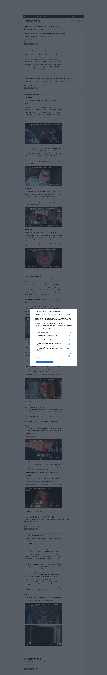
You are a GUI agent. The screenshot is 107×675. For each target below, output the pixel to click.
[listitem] (53, 332)
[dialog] (53, 337)
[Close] (75, 311)
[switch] (68, 335)
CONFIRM (44, 362)
